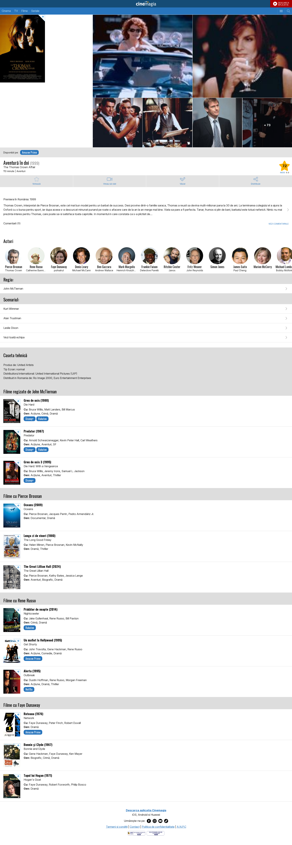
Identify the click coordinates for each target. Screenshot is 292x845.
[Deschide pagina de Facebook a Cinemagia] (149, 821)
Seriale (35, 11)
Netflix (29, 689)
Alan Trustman (12, 318)
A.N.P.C (181, 826)
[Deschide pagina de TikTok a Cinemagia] (166, 821)
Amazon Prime (29, 152)
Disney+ (30, 419)
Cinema (6, 11)
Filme (24, 11)
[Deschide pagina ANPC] (136, 833)
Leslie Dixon (10, 328)
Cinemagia (146, 3)
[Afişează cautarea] (288, 11)
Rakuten (42, 419)
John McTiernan (13, 288)
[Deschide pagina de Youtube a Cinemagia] (160, 821)
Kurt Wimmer (11, 308)
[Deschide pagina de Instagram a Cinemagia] (155, 821)
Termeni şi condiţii (117, 826)
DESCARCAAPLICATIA (283, 4)
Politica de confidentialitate (158, 826)
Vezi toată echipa (14, 337)
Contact (135, 826)
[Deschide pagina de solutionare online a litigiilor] (155, 833)
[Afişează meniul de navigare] (281, 11)
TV (16, 11)
